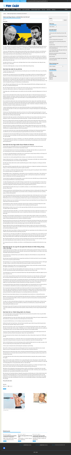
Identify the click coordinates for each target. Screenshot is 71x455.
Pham (5, 19)
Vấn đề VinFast (52, 44)
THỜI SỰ (12, 9)
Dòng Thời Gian (52, 56)
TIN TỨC (8, 9)
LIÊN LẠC (53, 9)
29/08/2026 (6, 434)
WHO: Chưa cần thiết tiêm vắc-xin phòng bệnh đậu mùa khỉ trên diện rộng (13, 409)
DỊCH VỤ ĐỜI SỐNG (26, 9)
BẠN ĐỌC (48, 9)
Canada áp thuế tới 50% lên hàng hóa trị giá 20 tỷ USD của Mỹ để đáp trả (40, 1)
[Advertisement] (25, 421)
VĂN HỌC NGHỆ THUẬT (35, 9)
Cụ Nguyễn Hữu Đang (42, 403)
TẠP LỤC (43, 9)
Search (50, 18)
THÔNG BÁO (18, 9)
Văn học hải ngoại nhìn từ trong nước (56, 39)
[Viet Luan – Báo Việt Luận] (4, 9)
